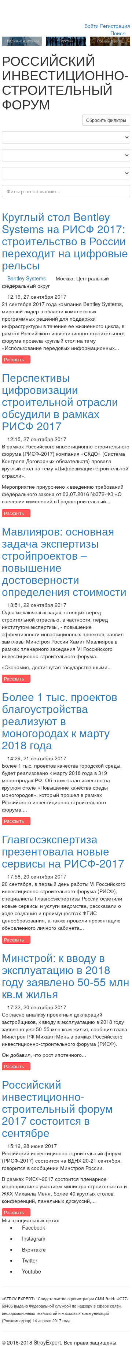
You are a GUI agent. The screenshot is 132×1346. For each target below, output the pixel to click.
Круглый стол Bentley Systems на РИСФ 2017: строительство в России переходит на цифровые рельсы (65, 241)
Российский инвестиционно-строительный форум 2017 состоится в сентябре (57, 1108)
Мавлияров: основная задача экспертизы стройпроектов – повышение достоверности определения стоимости (64, 561)
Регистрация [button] (115, 25)
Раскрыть (14, 359)
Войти (91, 25)
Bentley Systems (26, 278)
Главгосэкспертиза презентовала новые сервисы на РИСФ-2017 (63, 851)
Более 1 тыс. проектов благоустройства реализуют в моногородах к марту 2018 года (59, 721)
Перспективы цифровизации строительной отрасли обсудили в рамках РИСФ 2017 (60, 401)
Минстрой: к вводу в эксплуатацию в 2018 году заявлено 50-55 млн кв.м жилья (65, 976)
